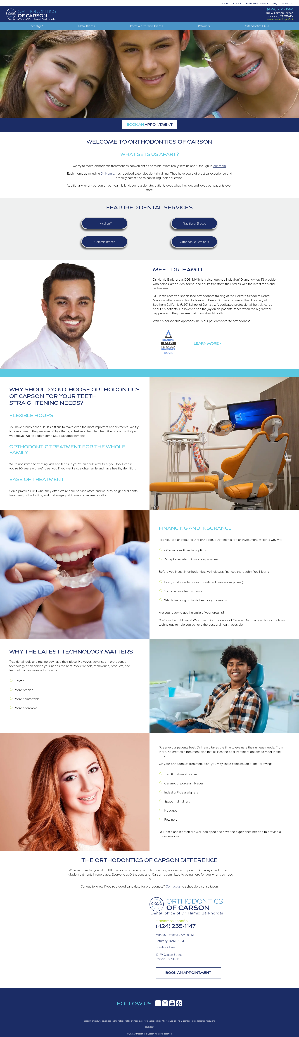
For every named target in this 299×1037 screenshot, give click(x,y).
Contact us (173, 886)
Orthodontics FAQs (257, 26)
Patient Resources (256, 3)
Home (224, 3)
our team (219, 165)
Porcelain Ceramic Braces (146, 26)
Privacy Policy (149, 1026)
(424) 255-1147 (280, 9)
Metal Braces (86, 26)
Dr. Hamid (237, 3)
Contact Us (287, 3)
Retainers (204, 26)
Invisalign (36, 26)
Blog (274, 3)
